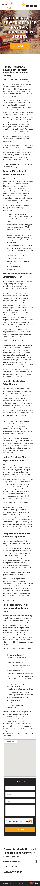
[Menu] (2, 5)
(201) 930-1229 (31, 6)
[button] (20, 856)
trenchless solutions (22, 465)
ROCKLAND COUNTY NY (12, 872)
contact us (12, 367)
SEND (18, 830)
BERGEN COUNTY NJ (11, 856)
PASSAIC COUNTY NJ (11, 861)
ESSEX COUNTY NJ (10, 867)
